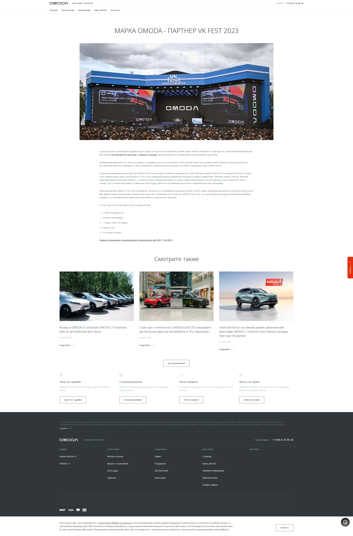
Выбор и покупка (115, 456)
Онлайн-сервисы (210, 484)
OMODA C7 (65, 463)
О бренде (207, 456)
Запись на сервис (252, 399)
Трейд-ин (111, 477)
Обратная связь (210, 477)
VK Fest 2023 (117, 154)
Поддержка (160, 463)
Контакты (115, 10)
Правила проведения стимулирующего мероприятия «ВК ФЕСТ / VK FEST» (136, 240)
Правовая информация (213, 470)
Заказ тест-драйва (73, 399)
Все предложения (176, 363)
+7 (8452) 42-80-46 (294, 3)
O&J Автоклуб (161, 470)
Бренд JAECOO (209, 463)
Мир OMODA (100, 10)
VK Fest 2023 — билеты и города (140, 154)
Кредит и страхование (117, 463)
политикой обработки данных (115, 522)
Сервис (158, 456)
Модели (53, 10)
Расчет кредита (191, 399)
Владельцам (84, 10)
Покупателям (67, 10)
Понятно (285, 527)
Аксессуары (112, 470)
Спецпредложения (133, 399)
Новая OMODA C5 (68, 456)
